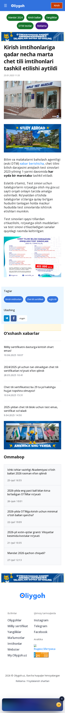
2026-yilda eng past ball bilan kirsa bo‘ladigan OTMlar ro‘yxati (28, 492)
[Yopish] (61, 698)
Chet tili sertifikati (35, 299)
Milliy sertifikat (18, 626)
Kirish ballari (34, 17)
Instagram (41, 620)
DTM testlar (25, 25)
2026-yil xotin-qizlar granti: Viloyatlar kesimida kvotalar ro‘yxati (30, 534)
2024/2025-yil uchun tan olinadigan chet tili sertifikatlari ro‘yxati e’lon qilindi (31, 369)
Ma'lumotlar (16, 638)
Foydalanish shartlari (38, 681)
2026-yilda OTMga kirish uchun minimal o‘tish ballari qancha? (32, 513)
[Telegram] (7, 318)
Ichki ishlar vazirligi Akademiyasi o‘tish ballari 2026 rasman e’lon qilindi (31, 471)
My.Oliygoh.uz (17, 655)
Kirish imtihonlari (14, 299)
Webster (14, 649)
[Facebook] (13, 318)
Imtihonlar (15, 644)
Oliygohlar (15, 620)
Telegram (40, 626)
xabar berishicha (32, 163)
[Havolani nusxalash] (22, 318)
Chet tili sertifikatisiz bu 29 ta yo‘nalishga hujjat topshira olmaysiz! (30, 389)
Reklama (41, 25)
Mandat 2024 (15, 17)
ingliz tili (52, 299)
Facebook (40, 632)
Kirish (57, 5)
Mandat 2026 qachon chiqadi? (26, 553)
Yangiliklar (51, 17)
